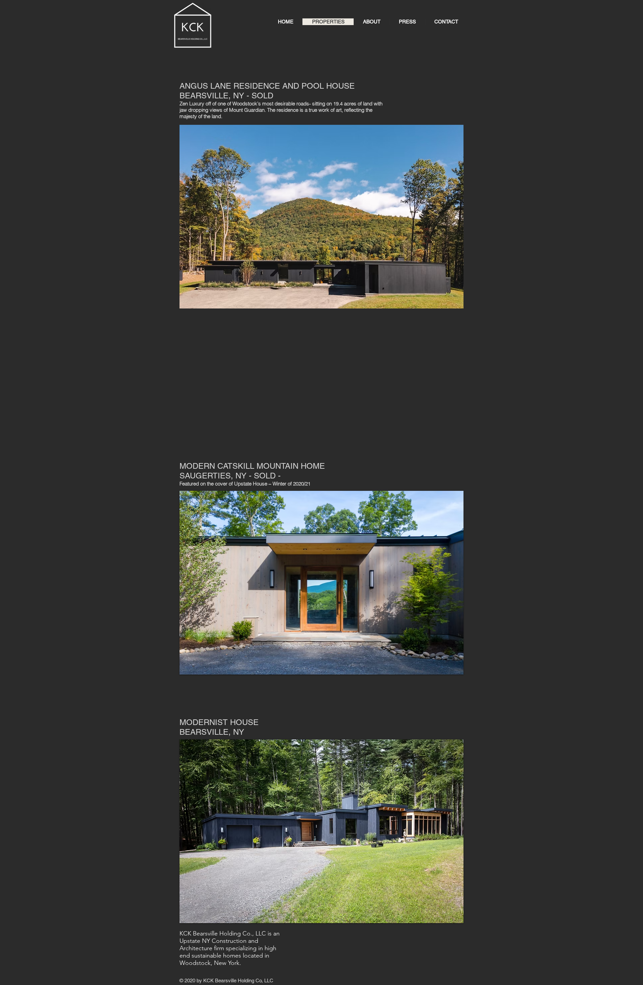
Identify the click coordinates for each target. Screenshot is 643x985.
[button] (321, 216)
